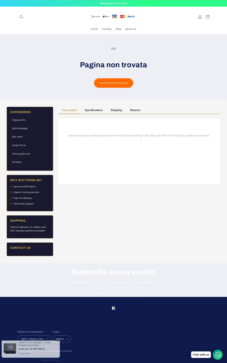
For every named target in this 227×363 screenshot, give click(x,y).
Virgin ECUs (19, 145)
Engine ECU (19, 120)
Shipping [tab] (116, 110)
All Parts (17, 162)
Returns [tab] (135, 110)
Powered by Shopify (62, 351)
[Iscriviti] (141, 293)
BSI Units (17, 137)
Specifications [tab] (94, 110)
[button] (21, 17)
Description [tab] (69, 110)
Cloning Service (21, 154)
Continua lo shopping (113, 83)
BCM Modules (20, 128)
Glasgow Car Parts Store (39, 351)
